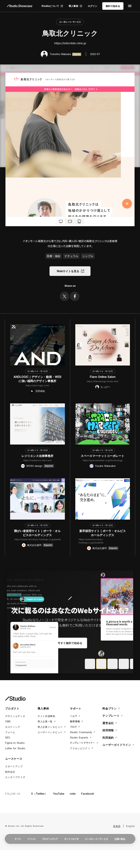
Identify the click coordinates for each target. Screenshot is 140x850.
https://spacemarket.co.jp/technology (103, 460)
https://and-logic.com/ (37, 385)
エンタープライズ (15, 777)
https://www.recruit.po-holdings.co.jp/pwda (37, 539)
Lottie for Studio (15, 748)
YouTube (58, 793)
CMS (8, 721)
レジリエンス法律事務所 (37, 456)
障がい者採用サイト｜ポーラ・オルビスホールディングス (37, 533)
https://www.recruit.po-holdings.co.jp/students (91, 541)
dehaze (130, 6)
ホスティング (12, 726)
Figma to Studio (15, 742)
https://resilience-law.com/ (37, 460)
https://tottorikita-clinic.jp (70, 43)
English (130, 826)
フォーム (10, 732)
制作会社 (10, 771)
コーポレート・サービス (70, 21)
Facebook (87, 793)
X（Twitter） (39, 793)
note (73, 793)
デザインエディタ (15, 716)
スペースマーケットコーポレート (102, 456)
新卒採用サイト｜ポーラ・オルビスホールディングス (102, 533)
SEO (7, 737)
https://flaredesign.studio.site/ (102, 381)
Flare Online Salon (102, 377)
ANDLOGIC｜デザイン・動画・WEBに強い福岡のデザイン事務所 (37, 379)
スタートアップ (14, 766)
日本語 (117, 826)
